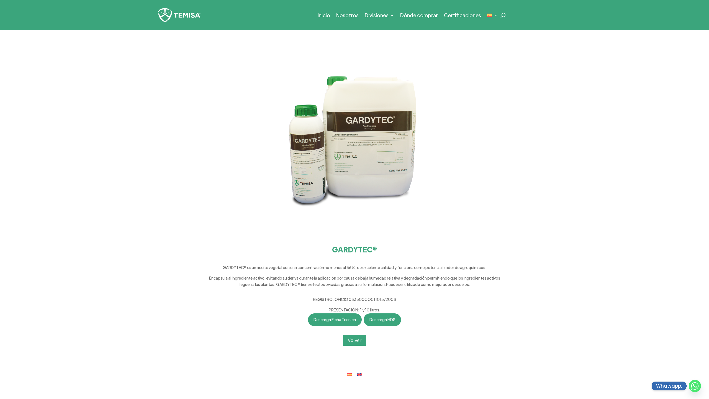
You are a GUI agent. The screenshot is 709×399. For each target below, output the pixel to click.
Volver (354, 340)
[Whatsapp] (695, 386)
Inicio (324, 15)
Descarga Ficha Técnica (335, 319)
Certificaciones (462, 15)
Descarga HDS (382, 319)
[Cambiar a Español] (349, 374)
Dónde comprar (419, 15)
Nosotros (347, 15)
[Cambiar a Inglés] (359, 374)
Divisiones (377, 15)
